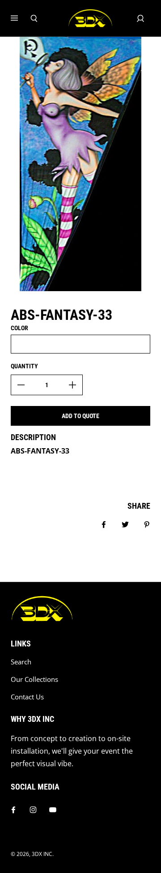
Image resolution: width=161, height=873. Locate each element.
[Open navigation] (20, 18)
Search (21, 662)
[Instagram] (33, 810)
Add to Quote (80, 415)
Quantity (24, 366)
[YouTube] (53, 810)
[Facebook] (13, 810)
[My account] (140, 18)
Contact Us (27, 697)
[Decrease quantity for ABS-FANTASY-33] (21, 385)
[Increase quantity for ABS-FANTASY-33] (72, 385)
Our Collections (34, 679)
